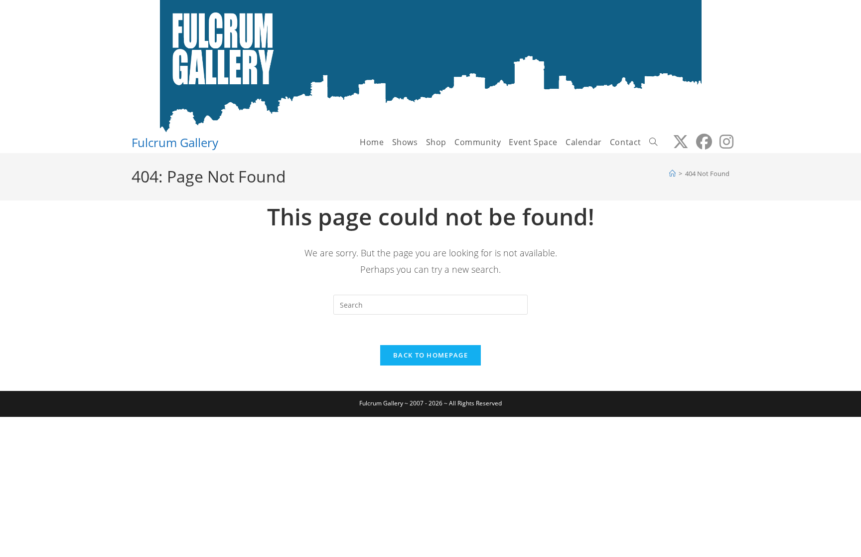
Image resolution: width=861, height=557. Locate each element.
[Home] (672, 173)
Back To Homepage (430, 355)
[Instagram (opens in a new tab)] (722, 142)
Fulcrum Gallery (175, 142)
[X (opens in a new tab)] (677, 142)
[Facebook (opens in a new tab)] (700, 142)
